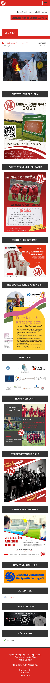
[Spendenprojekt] (25, 129)
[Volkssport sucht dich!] (25, 480)
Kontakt (25, 672)
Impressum (25, 675)
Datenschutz (25, 670)
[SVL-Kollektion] (25, 619)
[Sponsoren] (25, 377)
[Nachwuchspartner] (25, 576)
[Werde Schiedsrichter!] (25, 536)
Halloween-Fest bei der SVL (17, 43)
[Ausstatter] (9, 597)
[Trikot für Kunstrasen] (25, 261)
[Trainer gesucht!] (25, 425)
